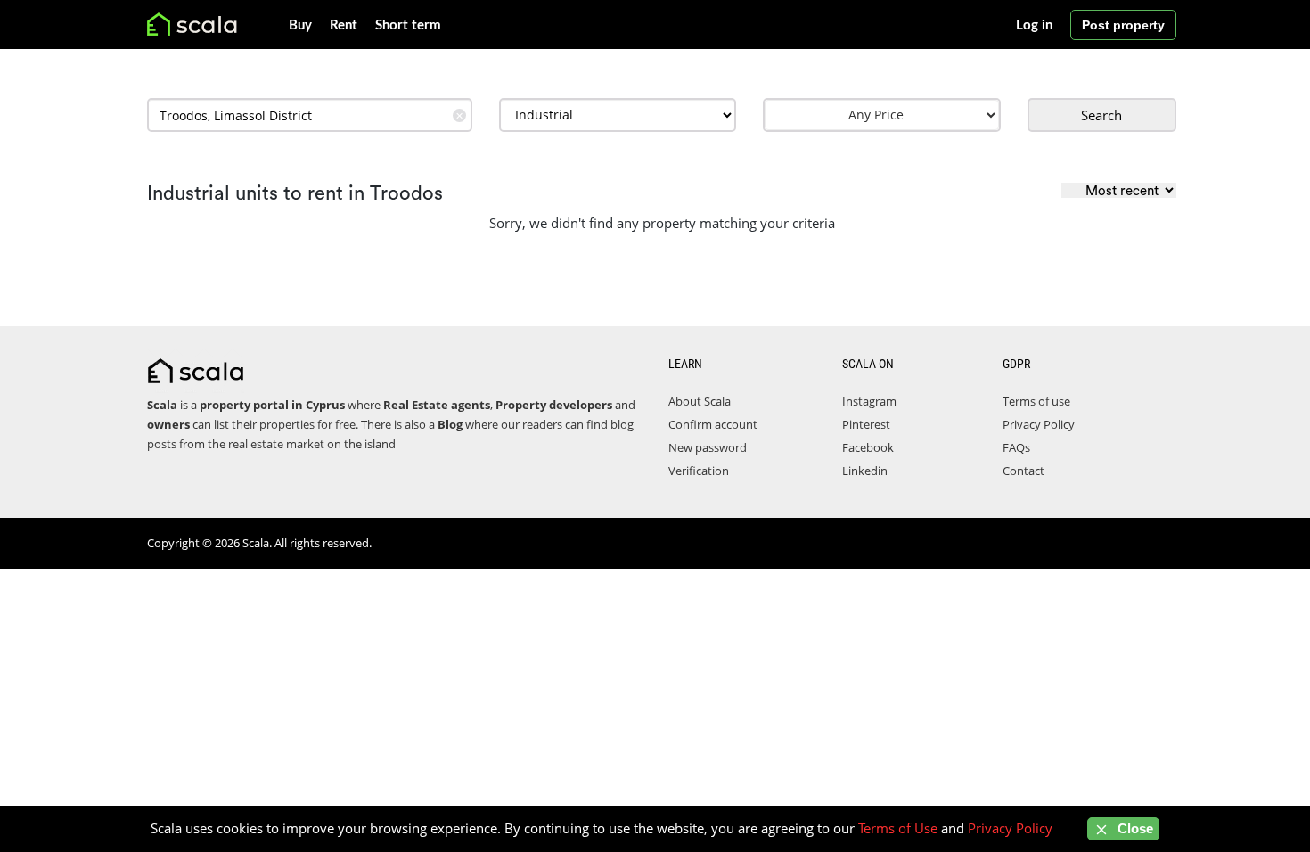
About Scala (699, 401)
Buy (300, 25)
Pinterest (866, 424)
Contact (1023, 471)
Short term (408, 25)
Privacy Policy (1039, 424)
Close (1133, 828)
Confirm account (712, 424)
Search (1101, 115)
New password (707, 447)
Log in (1034, 25)
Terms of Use (897, 828)
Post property (1123, 25)
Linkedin (865, 471)
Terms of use (1036, 401)
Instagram (869, 401)
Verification (698, 471)
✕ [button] (459, 115)
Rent (343, 25)
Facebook (868, 447)
